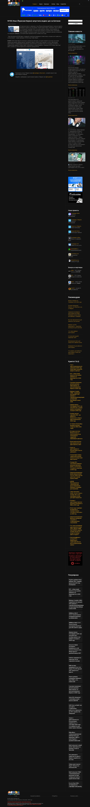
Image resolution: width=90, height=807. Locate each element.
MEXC (72, 281)
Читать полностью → (73, 53)
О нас (16, 795)
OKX (72, 275)
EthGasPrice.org (75, 260)
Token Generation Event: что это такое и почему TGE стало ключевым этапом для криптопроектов (76, 494)
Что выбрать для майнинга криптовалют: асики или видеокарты (75, 352)
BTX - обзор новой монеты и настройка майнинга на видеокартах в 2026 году (75, 376)
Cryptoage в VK (75, 243)
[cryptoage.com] (14, 4)
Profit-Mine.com (75, 253)
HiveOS (73, 288)
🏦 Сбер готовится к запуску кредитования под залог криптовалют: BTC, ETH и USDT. (76, 166)
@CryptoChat (49, 76)
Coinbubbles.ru (74, 248)
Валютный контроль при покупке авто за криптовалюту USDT (75, 443)
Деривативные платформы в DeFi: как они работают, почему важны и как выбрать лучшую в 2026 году (76, 407)
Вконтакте (42, 73)
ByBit (72, 270)
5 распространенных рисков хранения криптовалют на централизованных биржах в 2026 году (75, 385)
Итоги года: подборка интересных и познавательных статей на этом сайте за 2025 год (76, 511)
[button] (35, 4)
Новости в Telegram (76, 226)
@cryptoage (36, 73)
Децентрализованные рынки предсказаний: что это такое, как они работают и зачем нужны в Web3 (76, 475)
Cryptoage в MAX (75, 213)
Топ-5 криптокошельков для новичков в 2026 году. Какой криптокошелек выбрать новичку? (76, 367)
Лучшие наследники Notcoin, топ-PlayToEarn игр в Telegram (75, 307)
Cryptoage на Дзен (75, 237)
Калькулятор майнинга (35, 795)
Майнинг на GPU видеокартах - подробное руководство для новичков (75, 326)
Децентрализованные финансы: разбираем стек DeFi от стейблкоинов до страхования (76, 519)
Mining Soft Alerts (75, 231)
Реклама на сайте (74, 795)
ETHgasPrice (54, 795)
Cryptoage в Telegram (76, 219)
